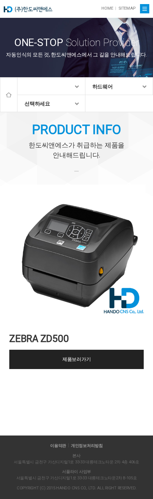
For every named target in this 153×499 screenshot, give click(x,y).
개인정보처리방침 (87, 445)
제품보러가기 (76, 359)
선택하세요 (37, 104)
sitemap (126, 8)
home (107, 8)
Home (8, 95)
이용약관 (58, 445)
